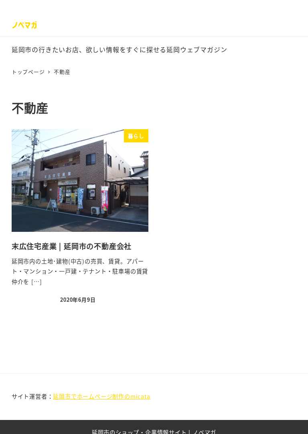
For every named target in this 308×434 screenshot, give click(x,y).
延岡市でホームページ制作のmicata (101, 396)
